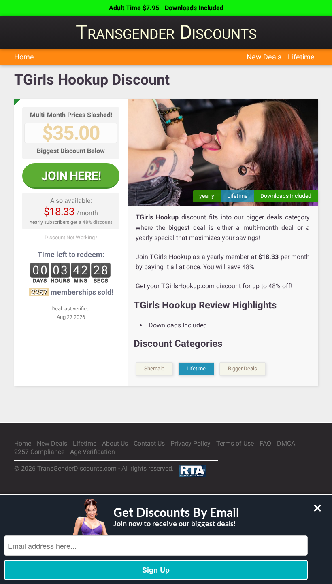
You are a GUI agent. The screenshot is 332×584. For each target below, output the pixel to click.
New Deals (264, 57)
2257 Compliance (39, 452)
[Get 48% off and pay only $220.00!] (223, 152)
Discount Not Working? (71, 237)
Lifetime (301, 57)
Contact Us (149, 443)
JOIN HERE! (71, 176)
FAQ (265, 443)
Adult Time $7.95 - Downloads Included (166, 8)
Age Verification (92, 452)
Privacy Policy (190, 443)
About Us (115, 443)
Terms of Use (235, 443)
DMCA (286, 443)
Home (24, 57)
